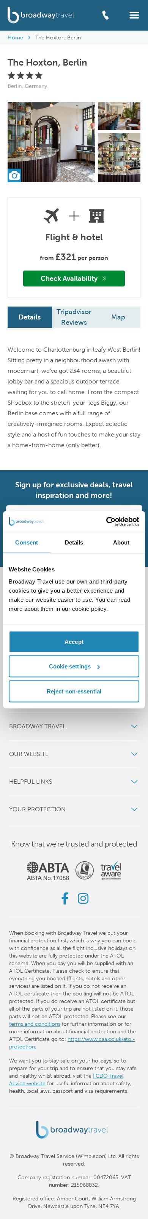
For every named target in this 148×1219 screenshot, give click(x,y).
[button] (134, 14)
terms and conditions (34, 1024)
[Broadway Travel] (41, 15)
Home (15, 37)
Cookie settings (70, 666)
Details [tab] (74, 542)
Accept (74, 641)
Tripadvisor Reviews (74, 317)
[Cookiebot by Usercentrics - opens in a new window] (106, 521)
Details (30, 317)
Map (118, 317)
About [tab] (121, 542)
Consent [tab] (26, 542)
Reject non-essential (74, 691)
